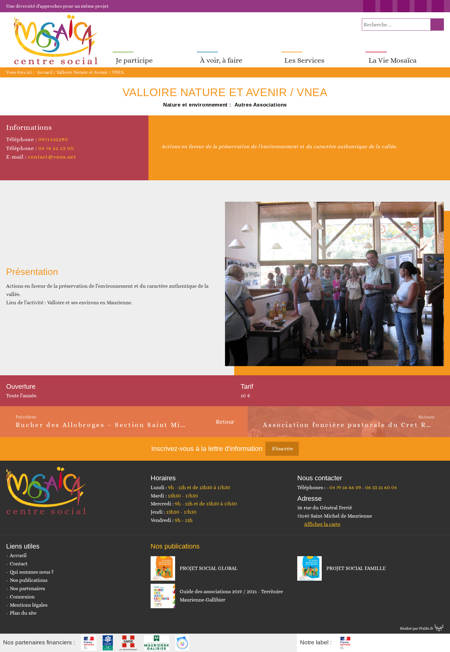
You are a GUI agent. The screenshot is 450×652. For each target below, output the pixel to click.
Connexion (22, 597)
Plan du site (23, 613)
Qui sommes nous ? (32, 572)
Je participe (134, 60)
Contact (19, 564)
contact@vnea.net (52, 157)
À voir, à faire (221, 60)
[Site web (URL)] (9, 169)
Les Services (304, 60)
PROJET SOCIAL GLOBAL (209, 568)
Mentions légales (28, 605)
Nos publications (28, 580)
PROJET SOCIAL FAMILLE (356, 568)
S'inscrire (282, 449)
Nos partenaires (27, 588)
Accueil (44, 72)
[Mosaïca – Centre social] (56, 40)
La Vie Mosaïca (393, 60)
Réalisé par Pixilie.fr (416, 628)
